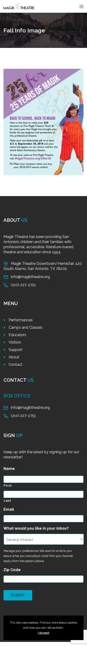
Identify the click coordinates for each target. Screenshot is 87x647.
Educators (17, 335)
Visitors (15, 342)
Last (7, 500)
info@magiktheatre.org (30, 277)
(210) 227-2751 (23, 285)
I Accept (43, 632)
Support (16, 349)
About (14, 357)
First (8, 485)
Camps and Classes (25, 327)
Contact (16, 364)
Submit (18, 595)
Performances (21, 320)
